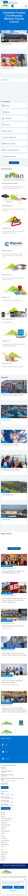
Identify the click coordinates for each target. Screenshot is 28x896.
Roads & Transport (5, 820)
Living (5, 2)
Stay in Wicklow (4, 852)
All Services (14, 162)
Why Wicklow (4, 838)
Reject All (19, 887)
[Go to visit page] (21, 723)
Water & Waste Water (5, 825)
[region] (13, 886)
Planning (3, 816)
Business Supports (5, 840)
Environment (4, 822)
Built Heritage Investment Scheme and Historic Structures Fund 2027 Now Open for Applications (14, 600)
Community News (6, 593)
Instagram (7, 758)
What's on (3, 856)
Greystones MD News (8, 648)
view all (2, 833)
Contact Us (4, 787)
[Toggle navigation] (26, 6)
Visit (16, 2)
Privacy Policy (17, 883)
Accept (7, 887)
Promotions (3, 858)
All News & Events (14, 548)
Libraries (3, 829)
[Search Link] (22, 6)
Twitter (6, 752)
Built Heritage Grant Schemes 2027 (13, 626)
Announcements (6, 566)
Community (3, 827)
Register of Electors (5, 831)
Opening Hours (5, 808)
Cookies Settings (13, 890)
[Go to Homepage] (7, 723)
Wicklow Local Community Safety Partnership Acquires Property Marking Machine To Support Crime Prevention (14, 710)
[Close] (24, 879)
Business (11, 2)
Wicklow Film (4, 842)
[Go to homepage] (7, 731)
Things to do (4, 854)
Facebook (6, 745)
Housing (3, 814)
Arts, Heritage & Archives (6, 818)
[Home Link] (1, 1)
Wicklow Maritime (5, 844)
